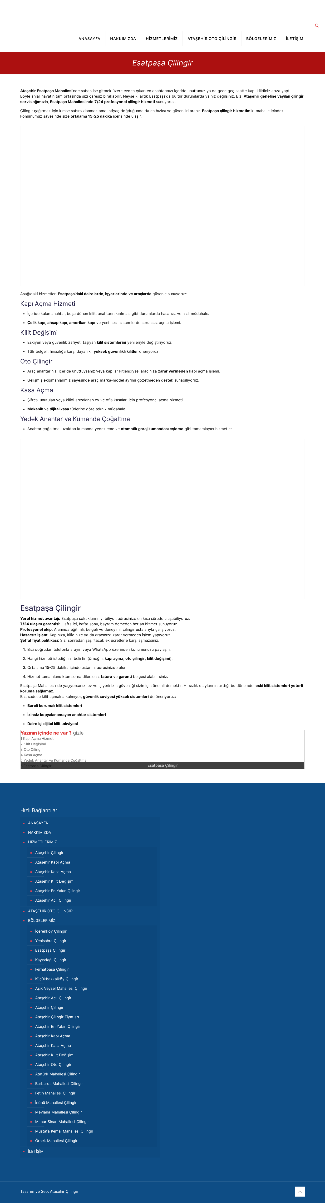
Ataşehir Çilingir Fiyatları (57, 1016)
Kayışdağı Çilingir (50, 959)
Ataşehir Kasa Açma (53, 871)
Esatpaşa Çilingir (50, 950)
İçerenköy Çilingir (51, 931)
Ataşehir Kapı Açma (52, 862)
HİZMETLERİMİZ (42, 842)
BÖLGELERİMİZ (41, 920)
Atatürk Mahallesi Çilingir (57, 1074)
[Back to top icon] (300, 1192)
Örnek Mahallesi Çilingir (56, 1140)
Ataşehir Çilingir (49, 852)
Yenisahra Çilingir (50, 940)
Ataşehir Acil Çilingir (53, 900)
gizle (78, 733)
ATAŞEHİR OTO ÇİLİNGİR (50, 911)
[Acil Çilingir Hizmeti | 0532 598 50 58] (40, 13)
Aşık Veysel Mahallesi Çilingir (61, 988)
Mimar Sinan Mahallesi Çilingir (62, 1121)
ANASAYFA (38, 822)
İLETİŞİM (36, 1151)
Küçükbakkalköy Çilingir (56, 978)
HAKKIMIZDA (39, 832)
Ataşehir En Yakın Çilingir (57, 890)
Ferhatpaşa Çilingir (52, 969)
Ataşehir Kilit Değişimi (54, 881)
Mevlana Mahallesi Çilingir (58, 1112)
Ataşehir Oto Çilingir (53, 1064)
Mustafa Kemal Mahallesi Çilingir (64, 1131)
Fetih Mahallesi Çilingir (55, 1093)
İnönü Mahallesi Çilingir (56, 1102)
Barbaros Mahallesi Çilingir (59, 1083)
